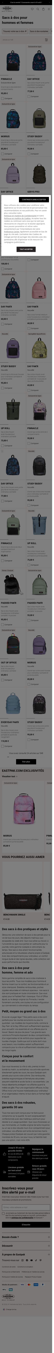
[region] (26, 225)
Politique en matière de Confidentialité (20, 216)
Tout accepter (26, 249)
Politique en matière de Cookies (17, 218)
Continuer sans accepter (34, 200)
